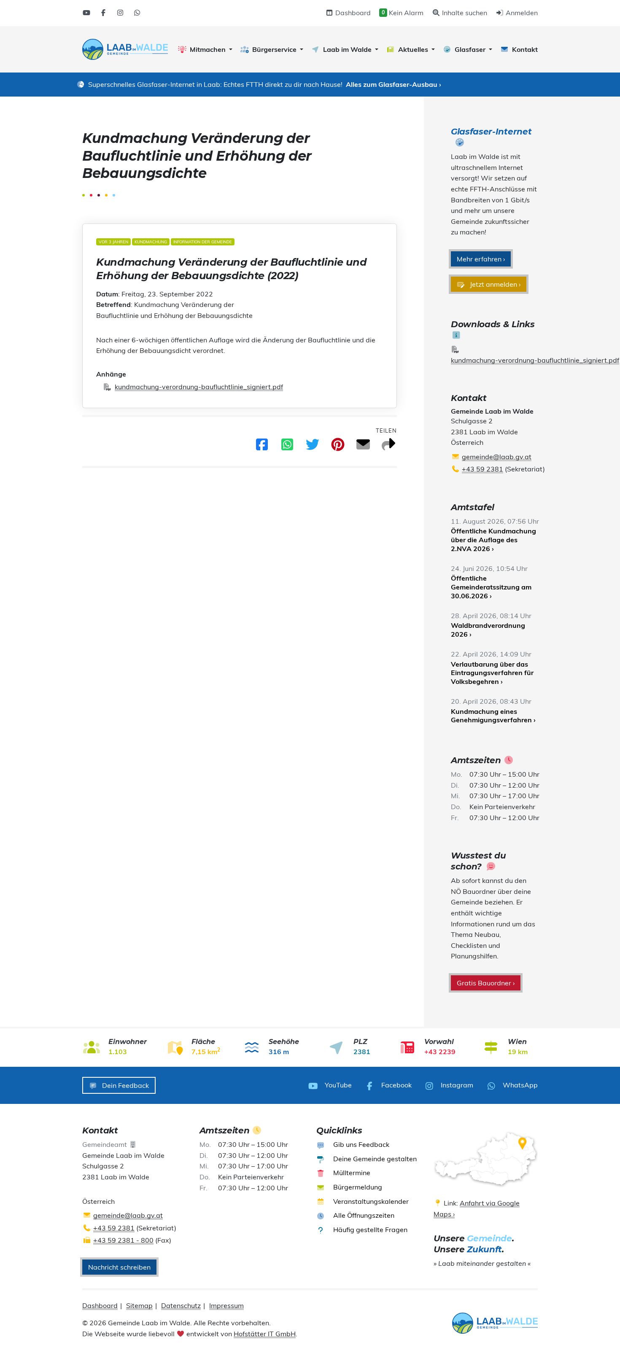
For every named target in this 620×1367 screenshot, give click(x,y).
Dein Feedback (124, 1085)
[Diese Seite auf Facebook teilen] (261, 447)
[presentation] (125, 49)
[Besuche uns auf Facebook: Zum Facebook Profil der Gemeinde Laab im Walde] (103, 12)
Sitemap (139, 1305)
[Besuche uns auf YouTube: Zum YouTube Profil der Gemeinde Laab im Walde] (86, 12)
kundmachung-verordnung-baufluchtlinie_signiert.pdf (199, 386)
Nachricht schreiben (119, 1267)
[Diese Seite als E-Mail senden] (363, 447)
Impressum (226, 1305)
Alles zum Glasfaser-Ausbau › (393, 84)
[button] (205, 49)
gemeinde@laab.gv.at (496, 456)
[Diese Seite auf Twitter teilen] (312, 447)
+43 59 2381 (482, 469)
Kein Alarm (402, 12)
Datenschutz (181, 1305)
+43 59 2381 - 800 (123, 1240)
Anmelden (521, 12)
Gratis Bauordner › (486, 983)
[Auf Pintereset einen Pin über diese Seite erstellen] (337, 447)
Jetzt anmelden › (494, 284)
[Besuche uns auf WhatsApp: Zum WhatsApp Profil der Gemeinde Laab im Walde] (137, 12)
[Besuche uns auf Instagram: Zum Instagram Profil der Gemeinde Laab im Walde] (120, 12)
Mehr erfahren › (481, 259)
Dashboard (352, 12)
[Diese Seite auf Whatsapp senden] (287, 447)
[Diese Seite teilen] (388, 447)
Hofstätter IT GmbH (265, 1333)
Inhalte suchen (463, 12)
